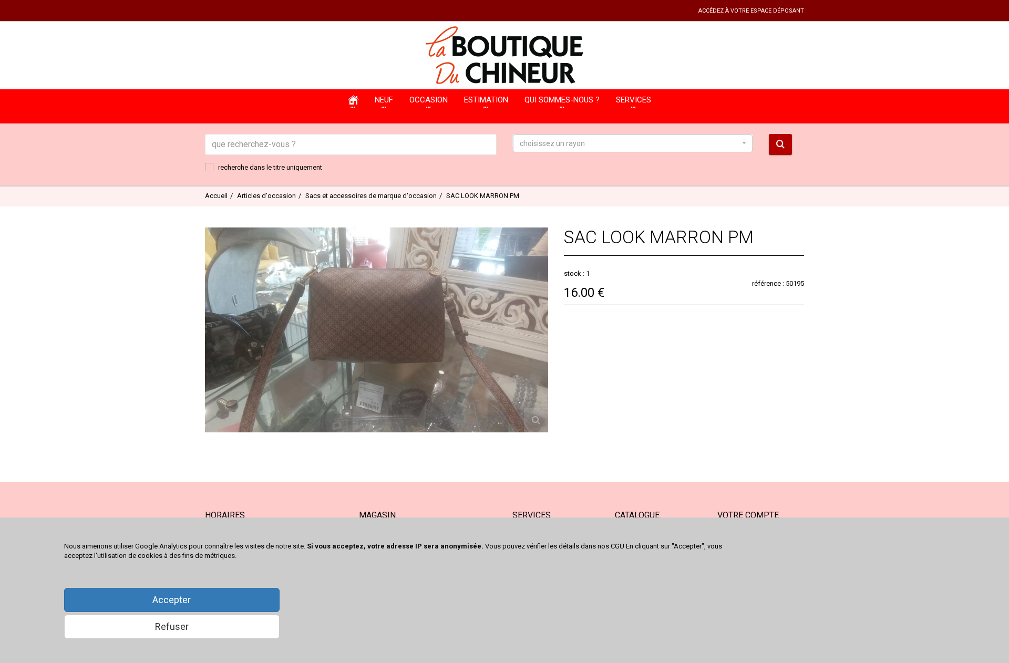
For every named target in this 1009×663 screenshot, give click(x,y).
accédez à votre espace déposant (751, 10)
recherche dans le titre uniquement (270, 167)
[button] (633, 143)
